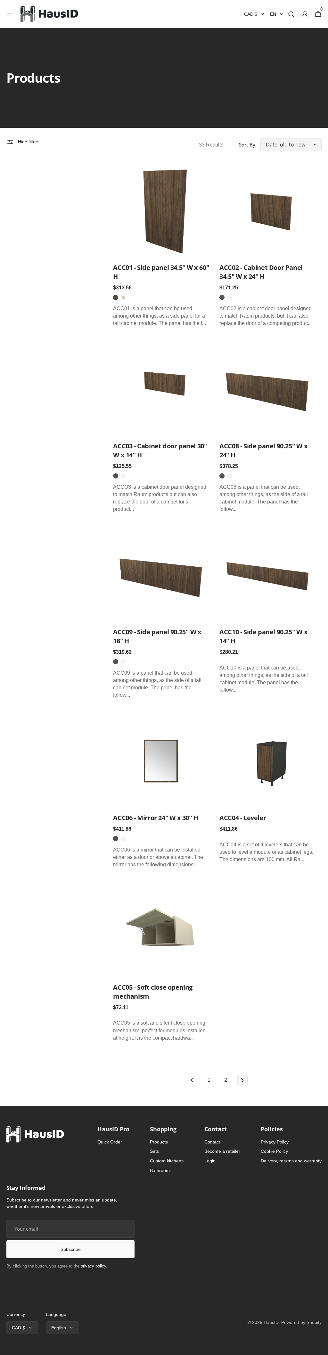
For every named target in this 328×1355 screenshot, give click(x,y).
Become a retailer (222, 1151)
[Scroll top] (320, 1347)
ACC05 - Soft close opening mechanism (153, 992)
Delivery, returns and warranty (291, 1160)
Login (210, 1160)
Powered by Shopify (301, 1322)
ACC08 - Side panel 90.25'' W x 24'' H (263, 450)
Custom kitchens (167, 1160)
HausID (271, 1322)
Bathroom (160, 1170)
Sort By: (248, 144)
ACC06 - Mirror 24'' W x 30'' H (155, 817)
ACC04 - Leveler (242, 817)
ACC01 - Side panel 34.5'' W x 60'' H (161, 272)
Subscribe (71, 1249)
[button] (10, 14)
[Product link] (161, 247)
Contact (212, 1141)
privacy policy (93, 1266)
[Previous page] (192, 1080)
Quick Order (109, 1141)
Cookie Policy (274, 1151)
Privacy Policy (275, 1141)
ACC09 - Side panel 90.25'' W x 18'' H (157, 636)
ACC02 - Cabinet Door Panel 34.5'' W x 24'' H (261, 272)
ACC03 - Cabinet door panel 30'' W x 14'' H (160, 450)
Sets (154, 1151)
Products (159, 1141)
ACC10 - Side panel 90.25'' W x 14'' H (263, 636)
